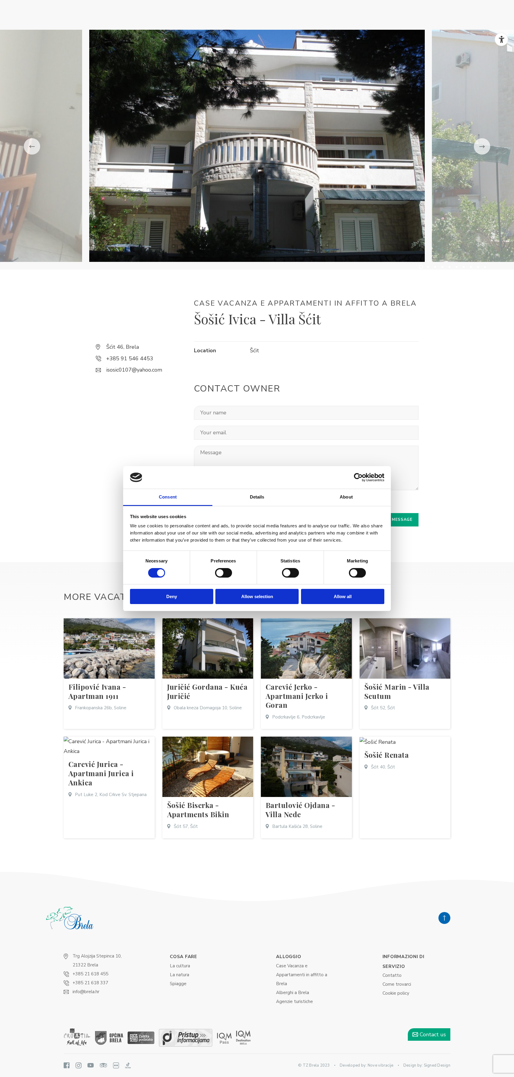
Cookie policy (396, 993)
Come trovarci (397, 984)
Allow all (343, 596)
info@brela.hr (86, 992)
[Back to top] (444, 918)
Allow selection (257, 596)
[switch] (223, 573)
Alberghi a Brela (292, 993)
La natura (179, 975)
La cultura (180, 966)
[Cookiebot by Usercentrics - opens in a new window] (358, 477)
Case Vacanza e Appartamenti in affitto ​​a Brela (301, 975)
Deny (171, 596)
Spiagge (178, 984)
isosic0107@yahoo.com (134, 369)
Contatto (392, 975)
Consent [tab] (168, 496)
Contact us (432, 1034)
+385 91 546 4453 (129, 358)
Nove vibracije (381, 1065)
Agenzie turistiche (294, 1001)
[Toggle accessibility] (501, 39)
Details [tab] (257, 496)
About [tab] (346, 496)
